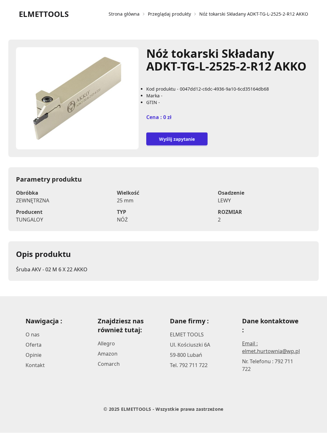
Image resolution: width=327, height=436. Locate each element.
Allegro (106, 343)
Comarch (109, 363)
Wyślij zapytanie (177, 139)
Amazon (108, 353)
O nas (33, 334)
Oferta (34, 344)
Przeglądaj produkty (169, 14)
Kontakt (35, 365)
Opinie (34, 354)
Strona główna (124, 14)
